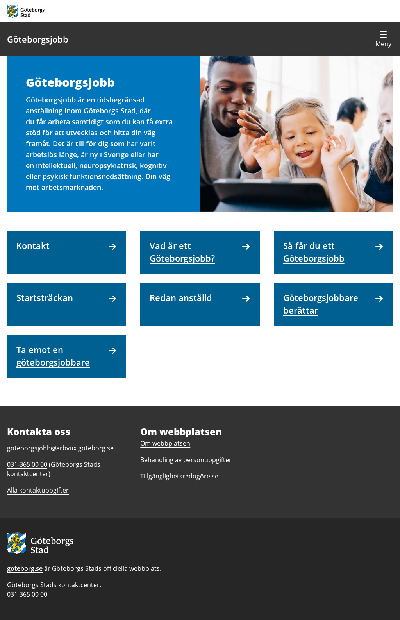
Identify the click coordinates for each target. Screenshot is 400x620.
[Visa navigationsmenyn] (383, 39)
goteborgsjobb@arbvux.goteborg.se (60, 448)
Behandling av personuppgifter (186, 459)
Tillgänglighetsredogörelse (179, 476)
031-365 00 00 (27, 594)
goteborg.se (25, 568)
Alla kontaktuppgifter (38, 490)
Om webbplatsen (165, 443)
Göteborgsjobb (37, 39)
